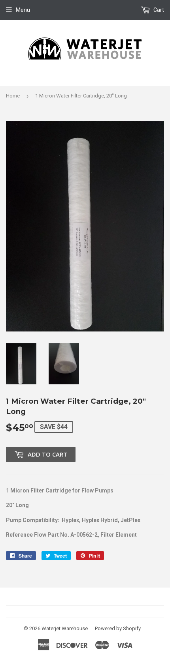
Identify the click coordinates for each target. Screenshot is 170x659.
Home (13, 96)
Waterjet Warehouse (65, 628)
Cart (158, 10)
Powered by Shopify (118, 628)
